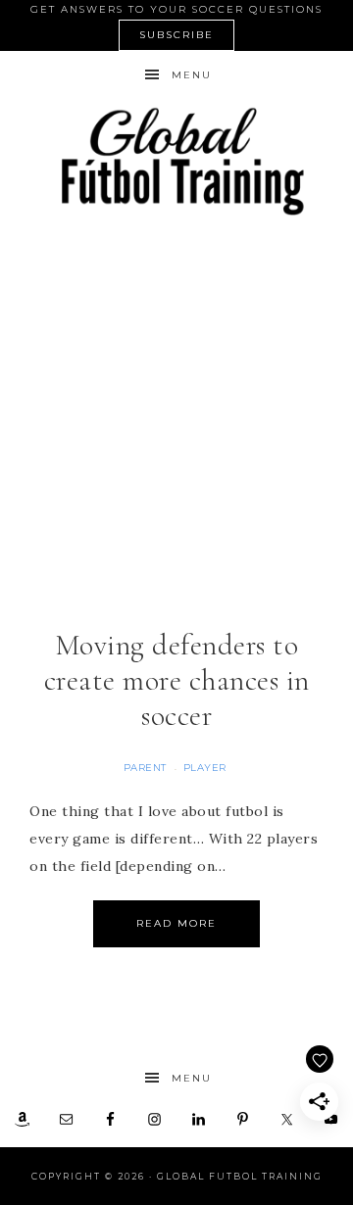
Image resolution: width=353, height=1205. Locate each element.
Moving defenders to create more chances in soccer (177, 680)
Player (205, 767)
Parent (145, 767)
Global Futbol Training (176, 161)
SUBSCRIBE (176, 34)
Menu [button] (192, 75)
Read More (176, 923)
